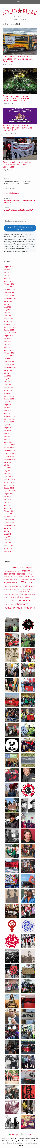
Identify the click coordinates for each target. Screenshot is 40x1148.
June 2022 (7, 410)
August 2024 (8, 336)
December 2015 (9, 517)
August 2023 (8, 370)
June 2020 (7, 433)
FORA (23, 579)
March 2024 (8, 350)
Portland (25, 594)
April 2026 (7, 278)
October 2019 (9, 456)
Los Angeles (12, 586)
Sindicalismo (17, 597)
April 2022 (7, 413)
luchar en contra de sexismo (11, 592)
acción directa (19, 567)
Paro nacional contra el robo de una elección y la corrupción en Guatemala (18, 58)
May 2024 (7, 344)
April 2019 (7, 473)
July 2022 (7, 407)
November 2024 (10, 327)
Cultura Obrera (20, 576)
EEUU (26, 576)
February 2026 (9, 284)
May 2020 (7, 436)
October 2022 (9, 399)
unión (32, 607)
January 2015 (9, 548)
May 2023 (7, 379)
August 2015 (8, 528)
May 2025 (7, 310)
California (16, 571)
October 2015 (9, 522)
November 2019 (10, 453)
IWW (23, 582)
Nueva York (28, 592)
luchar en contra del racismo (25, 589)
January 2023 (9, 390)
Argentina (30, 568)
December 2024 (9, 324)
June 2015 (7, 534)
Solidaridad (15, 601)
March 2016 (8, 508)
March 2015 (8, 542)
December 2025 (9, 290)
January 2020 (9, 448)
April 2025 (7, 313)
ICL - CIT (15, 582)
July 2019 (7, 465)
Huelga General (8, 583)
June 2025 (7, 307)
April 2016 (7, 505)
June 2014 (7, 551)
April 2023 (7, 382)
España (11, 579)
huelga (32, 579)
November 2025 (10, 292)
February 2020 (9, 445)
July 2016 (7, 496)
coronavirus (7, 576)
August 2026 (8, 267)
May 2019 (7, 471)
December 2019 (9, 450)
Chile (32, 571)
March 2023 (8, 384)
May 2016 (7, 502)
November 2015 (10, 519)
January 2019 (9, 482)
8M (11, 568)
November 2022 (10, 396)
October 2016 (9, 488)
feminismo (18, 579)
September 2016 (10, 491)
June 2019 (7, 468)
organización (7, 594)
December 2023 (9, 359)
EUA (14, 579)
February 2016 (9, 511)
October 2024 (9, 330)
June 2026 (7, 272)
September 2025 (10, 298)
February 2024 (9, 353)
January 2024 (9, 356)
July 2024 (7, 338)
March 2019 (8, 476)
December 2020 (9, 416)
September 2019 (10, 459)
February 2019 (9, 479)
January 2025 (9, 321)
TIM (11, 604)
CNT (32, 574)
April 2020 (7, 439)
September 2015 (10, 525)
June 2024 (7, 341)
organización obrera (17, 594)
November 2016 (10, 485)
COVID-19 (13, 577)
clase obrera (9, 573)
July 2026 (7, 270)
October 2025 (9, 295)
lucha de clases (24, 586)
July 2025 (7, 304)
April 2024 (7, 347)
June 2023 (7, 376)
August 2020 (8, 428)
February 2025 (9, 318)
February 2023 (9, 387)
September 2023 (10, 367)
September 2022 (10, 402)
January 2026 (9, 287)
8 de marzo (7, 568)
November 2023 (10, 361)
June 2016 (7, 499)
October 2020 (9, 422)
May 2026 (7, 275)
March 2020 (8, 442)
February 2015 (9, 545)
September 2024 (10, 333)
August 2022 (8, 405)
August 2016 (8, 494)
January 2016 (9, 514)
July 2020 (7, 430)
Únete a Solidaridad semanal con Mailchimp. (20, 228)
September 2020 (10, 425)
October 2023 (9, 364)
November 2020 (10, 419)
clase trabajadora (23, 574)
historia (27, 579)
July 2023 (7, 373)
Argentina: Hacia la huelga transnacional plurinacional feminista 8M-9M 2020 (16, 98)
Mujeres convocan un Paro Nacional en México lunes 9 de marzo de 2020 (17, 127)
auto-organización (9, 571)
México (21, 591)
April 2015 (7, 540)
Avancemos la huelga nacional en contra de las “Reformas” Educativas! (19, 164)
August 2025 (8, 301)
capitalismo (25, 570)
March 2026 (8, 281)
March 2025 (8, 315)
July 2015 (7, 531)
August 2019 (8, 462)
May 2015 (7, 537)
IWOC (18, 582)
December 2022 (9, 393)
